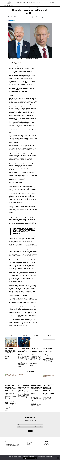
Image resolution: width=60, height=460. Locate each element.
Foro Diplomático (10, 348)
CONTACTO (40, 2)
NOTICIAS (28, 2)
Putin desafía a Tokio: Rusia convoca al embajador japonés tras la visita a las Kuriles (36, 351)
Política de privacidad (33, 458)
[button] (9, 20)
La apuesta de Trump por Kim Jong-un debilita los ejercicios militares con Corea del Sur (23, 351)
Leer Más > (19, 366)
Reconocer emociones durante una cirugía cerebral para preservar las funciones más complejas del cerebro (36, 388)
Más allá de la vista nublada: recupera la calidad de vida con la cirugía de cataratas (23, 387)
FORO (18, 2)
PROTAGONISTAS (22, 2)
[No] (58, 458)
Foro (11, 335)
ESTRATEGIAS (33, 2)
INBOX (37, 2)
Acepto (25, 458)
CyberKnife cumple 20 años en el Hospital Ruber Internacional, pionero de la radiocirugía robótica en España (48, 388)
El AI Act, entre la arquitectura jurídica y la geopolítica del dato (48, 351)
